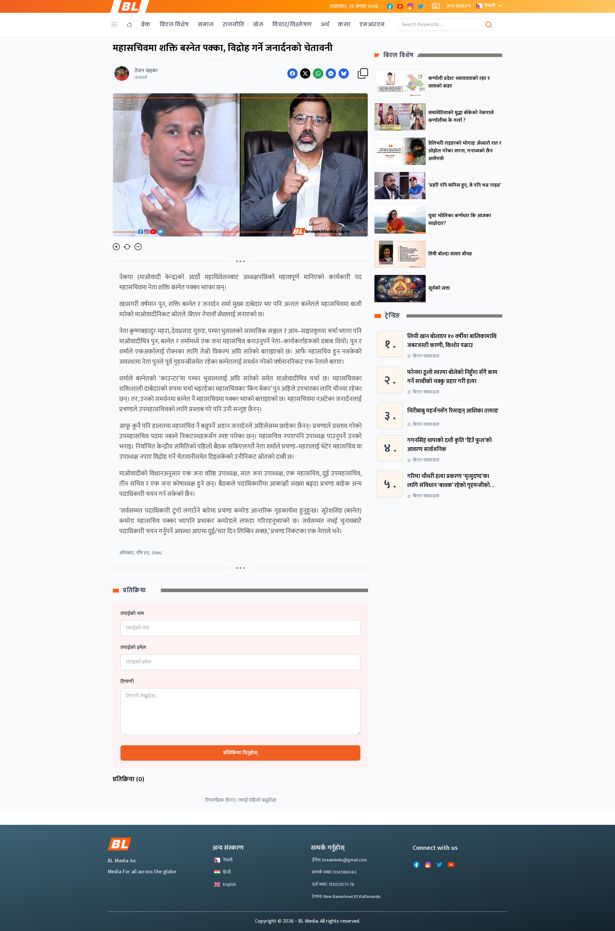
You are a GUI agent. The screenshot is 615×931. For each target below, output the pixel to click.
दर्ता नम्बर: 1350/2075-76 (333, 884)
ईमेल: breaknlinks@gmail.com (339, 860)
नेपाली (489, 5)
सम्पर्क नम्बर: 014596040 (334, 872)
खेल (258, 24)
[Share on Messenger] (331, 73)
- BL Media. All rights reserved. (327, 921)
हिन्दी (227, 872)
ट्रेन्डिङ (392, 316)
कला (344, 24)
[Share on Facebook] (292, 73)
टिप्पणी (127, 682)
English (229, 884)
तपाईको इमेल (133, 648)
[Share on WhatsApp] (318, 73)
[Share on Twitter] (305, 73)
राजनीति (233, 24)
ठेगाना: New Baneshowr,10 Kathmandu (346, 896)
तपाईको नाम (132, 614)
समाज (206, 24)
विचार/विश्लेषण (292, 24)
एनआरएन (372, 24)
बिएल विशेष (174, 24)
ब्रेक (146, 24)
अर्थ (325, 24)
